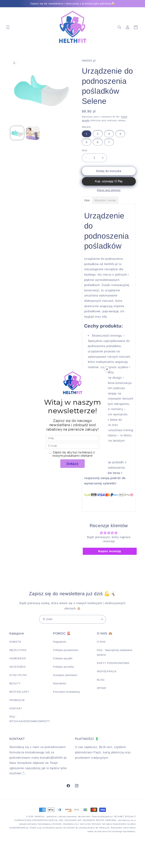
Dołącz (72, 464)
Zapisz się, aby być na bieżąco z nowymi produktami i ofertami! (74, 454)
